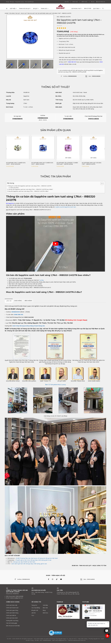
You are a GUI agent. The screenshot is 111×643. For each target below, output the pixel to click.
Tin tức (67, 1)
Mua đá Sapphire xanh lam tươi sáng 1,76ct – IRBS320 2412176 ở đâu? (28, 191)
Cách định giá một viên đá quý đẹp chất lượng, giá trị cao (29, 564)
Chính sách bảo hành (12, 618)
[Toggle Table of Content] (101, 183)
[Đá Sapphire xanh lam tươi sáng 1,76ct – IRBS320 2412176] (11, 64)
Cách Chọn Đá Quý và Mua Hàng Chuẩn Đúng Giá (28, 326)
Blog (92, 1)
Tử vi (32, 615)
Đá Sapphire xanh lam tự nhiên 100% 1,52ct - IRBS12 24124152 (42, 163)
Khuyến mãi (34, 610)
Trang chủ (34, 605)
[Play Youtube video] (55, 244)
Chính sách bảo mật (11, 605)
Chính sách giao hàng (12, 610)
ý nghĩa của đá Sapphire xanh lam (65, 207)
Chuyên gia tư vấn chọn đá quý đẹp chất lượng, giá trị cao (33, 560)
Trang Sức (44, 8)
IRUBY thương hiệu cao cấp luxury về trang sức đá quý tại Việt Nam (37, 558)
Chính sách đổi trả (11, 615)
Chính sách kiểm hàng (12, 613)
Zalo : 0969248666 (89, 579)
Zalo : (94, 76)
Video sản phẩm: (14, 187)
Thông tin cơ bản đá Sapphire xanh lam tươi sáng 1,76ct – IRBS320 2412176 (29, 186)
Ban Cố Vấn (87, 8)
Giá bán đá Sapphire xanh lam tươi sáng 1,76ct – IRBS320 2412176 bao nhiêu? (30, 189)
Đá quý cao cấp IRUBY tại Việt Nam (24, 562)
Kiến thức (84, 1)
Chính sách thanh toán (12, 607)
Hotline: (70, 76)
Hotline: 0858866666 (23, 579)
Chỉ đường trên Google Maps (76, 320)
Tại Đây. (41, 280)
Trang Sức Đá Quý (24, 8)
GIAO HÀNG (18, 300)
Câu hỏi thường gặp (11, 623)
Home (6, 13)
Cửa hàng (12, 13)
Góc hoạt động (35, 607)
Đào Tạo (75, 1)
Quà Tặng (96, 8)
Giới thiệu (13, 8)
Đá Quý (35, 8)
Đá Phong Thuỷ (76, 8)
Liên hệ (33, 613)
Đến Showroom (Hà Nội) (13, 625)
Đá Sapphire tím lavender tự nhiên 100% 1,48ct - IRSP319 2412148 (67, 163)
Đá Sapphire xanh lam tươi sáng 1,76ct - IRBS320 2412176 (91, 163)
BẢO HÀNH (28, 300)
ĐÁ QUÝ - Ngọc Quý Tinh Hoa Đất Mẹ (26, 13)
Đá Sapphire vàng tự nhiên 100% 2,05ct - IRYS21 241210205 (15, 163)
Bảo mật (45, 607)
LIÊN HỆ (8, 301)
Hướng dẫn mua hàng (12, 620)
